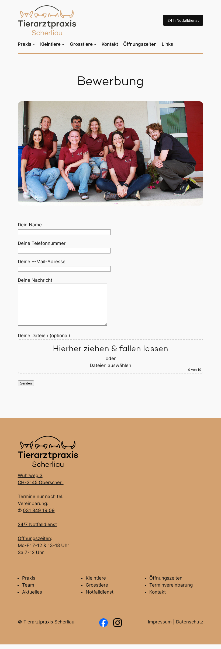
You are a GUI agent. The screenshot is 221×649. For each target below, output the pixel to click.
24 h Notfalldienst (183, 20)
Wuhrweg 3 (30, 475)
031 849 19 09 (39, 510)
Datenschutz (189, 622)
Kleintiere (96, 578)
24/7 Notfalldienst (37, 524)
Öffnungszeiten (34, 538)
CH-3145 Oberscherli (41, 482)
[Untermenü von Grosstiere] (95, 44)
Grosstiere (97, 585)
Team (28, 585)
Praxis (28, 578)
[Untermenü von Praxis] (33, 44)
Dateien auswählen (110, 365)
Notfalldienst (99, 592)
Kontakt (157, 592)
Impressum (160, 622)
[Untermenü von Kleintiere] (63, 44)
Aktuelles (32, 592)
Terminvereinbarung (171, 585)
